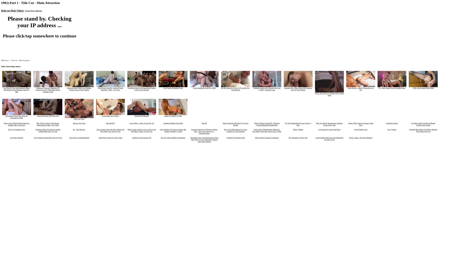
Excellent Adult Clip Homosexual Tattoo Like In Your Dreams (142, 89)
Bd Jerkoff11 (110, 123)
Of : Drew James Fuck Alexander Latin (392, 88)
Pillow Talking (298, 129)
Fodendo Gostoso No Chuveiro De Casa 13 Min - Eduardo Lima (266, 89)
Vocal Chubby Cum (360, 129)
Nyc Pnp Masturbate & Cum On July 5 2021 (298, 124)
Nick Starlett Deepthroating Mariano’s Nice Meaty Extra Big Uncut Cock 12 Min (266, 130)
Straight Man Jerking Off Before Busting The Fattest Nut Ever (423, 130)
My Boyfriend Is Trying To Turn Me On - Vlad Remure (235, 89)
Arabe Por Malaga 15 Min (173, 116)
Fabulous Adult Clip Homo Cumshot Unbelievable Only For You (47, 130)
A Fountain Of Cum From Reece (329, 129)
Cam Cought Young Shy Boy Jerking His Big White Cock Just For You (110, 130)
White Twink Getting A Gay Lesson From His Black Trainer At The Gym (142, 130)
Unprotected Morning (141, 116)
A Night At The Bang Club (235, 138)
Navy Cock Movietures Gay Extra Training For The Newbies (235, 130)
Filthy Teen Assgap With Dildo (423, 88)
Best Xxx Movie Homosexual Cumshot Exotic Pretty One (329, 124)
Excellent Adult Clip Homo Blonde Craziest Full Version (423, 124)
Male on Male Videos (12, 10)
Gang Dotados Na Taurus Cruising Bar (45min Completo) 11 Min (173, 130)
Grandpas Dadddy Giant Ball (173, 123)
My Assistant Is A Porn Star (298, 138)
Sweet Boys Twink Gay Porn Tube (110, 138)
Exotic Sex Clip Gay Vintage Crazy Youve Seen (329, 94)
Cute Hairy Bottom (16, 138)
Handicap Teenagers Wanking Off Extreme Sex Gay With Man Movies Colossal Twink (48, 90)
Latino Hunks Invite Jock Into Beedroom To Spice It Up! (329, 139)
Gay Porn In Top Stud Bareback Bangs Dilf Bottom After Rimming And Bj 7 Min (16, 90)
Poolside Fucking (392, 123)
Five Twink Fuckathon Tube (173, 88)
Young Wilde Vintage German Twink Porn (360, 124)
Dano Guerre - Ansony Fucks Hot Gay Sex (361, 89)
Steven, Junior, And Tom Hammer (360, 138)
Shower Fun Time (79, 123)
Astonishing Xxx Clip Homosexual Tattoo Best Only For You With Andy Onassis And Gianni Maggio (204, 140)
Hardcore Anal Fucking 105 (141, 138)
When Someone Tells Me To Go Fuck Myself (235, 124)
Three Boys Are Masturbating (79, 138)
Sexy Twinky (392, 129)
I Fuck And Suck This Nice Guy (48, 116)
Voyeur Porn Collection (33, 11)
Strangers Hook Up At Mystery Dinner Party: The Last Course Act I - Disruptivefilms (204, 131)
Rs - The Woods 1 (79, 129)
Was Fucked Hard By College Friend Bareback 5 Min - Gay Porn (110, 89)
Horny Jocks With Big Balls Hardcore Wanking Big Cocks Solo (16, 124)
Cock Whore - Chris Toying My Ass (141, 123)
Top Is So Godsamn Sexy (16, 129)
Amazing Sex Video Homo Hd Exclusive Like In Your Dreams (298, 89)
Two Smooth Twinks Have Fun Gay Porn (48, 138)
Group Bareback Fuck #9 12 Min (204, 88)
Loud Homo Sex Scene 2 (110, 116)
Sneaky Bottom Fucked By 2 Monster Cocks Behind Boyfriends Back (267, 124)
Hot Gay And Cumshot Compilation (173, 138)
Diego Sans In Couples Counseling (267, 138)
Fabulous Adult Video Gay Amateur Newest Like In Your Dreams (79, 89)
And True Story (79, 119)
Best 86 (204, 123)
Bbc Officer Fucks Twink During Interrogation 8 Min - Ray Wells (48, 124)
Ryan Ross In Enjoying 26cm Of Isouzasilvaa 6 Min (17, 117)
